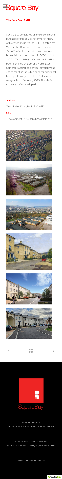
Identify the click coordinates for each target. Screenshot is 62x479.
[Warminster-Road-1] (29, 323)
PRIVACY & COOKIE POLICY (31, 460)
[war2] (29, 146)
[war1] (29, 289)
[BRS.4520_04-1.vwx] (29, 251)
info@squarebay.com (42, 445)
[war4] (29, 180)
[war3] (29, 214)
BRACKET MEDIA (45, 427)
